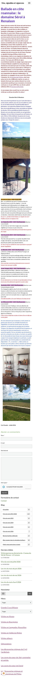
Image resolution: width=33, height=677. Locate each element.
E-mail (3, 443)
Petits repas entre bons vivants (16, 544)
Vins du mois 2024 (16, 522)
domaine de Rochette (17, 86)
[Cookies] (4, 673)
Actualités (16, 509)
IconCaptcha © (28, 488)
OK (30, 593)
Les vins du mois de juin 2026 (11, 569)
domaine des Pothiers (17, 77)
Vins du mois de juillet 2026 (10, 562)
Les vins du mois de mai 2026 (11, 575)
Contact (4, 501)
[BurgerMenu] (29, 3)
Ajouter (4, 492)
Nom (2, 435)
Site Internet (4, 450)
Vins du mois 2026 (16, 531)
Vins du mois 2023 (16, 518)
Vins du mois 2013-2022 (16, 514)
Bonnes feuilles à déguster (16, 535)
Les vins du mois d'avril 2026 (11, 582)
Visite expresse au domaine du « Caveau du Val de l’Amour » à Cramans (16, 554)
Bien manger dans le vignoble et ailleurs (16, 540)
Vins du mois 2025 (16, 527)
